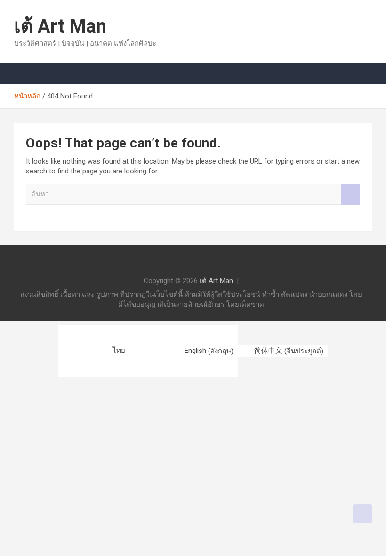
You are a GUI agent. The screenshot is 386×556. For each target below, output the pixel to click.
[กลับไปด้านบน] (362, 513)
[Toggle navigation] (26, 73)
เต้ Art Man (60, 26)
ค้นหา (350, 194)
